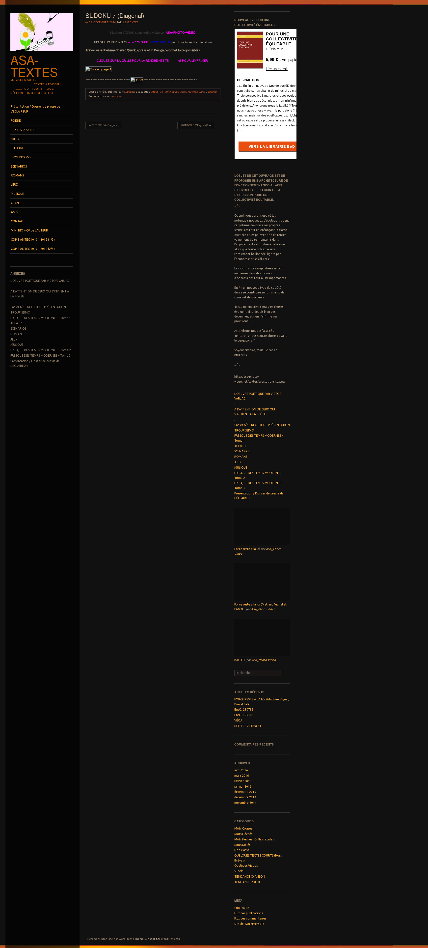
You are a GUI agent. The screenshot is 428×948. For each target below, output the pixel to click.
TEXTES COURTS (22, 129)
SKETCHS (17, 139)
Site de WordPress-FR (249, 923)
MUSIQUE (17, 193)
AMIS (14, 212)
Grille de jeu (171, 91)
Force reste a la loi (247, 548)
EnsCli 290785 (243, 709)
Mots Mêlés (242, 844)
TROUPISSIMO (21, 157)
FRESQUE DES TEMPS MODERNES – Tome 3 (40, 355)
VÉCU (238, 720)
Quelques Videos (246, 865)
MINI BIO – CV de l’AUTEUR (29, 230)
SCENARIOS (19, 166)
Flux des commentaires (250, 918)
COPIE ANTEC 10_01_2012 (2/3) (33, 248)
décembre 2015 (245, 791)
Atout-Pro (157, 91)
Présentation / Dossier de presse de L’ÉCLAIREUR (35, 109)
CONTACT (18, 221)
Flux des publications (248, 913)
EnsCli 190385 (243, 715)
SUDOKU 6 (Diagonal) (103, 125)
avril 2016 (241, 770)
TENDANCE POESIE (247, 882)
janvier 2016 (242, 786)
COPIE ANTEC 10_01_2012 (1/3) (33, 239)
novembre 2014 (245, 802)
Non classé (241, 850)
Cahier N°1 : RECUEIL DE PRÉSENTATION (38, 307)
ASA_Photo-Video (263, 609)
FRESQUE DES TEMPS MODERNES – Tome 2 (40, 350)
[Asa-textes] (41, 52)
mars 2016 (241, 775)
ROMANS (17, 175)
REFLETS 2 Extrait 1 (247, 725)
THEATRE (17, 148)
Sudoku (129, 91)
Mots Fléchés (243, 833)
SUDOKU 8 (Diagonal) (195, 125)
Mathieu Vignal (196, 91)
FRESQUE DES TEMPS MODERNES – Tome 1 (40, 317)
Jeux (183, 91)
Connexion (241, 907)
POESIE (16, 120)
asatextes (130, 22)
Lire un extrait (277, 69)
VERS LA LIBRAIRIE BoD (272, 146)
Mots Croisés (243, 828)
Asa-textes (34, 65)
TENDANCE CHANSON (249, 876)
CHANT (16, 202)
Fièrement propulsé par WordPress (109, 938)
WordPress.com (171, 938)
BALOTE (240, 659)
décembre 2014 (245, 797)
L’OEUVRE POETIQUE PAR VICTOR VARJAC (39, 280)
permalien (117, 96)
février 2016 (242, 781)
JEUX (14, 184)
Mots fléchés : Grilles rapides (254, 839)
